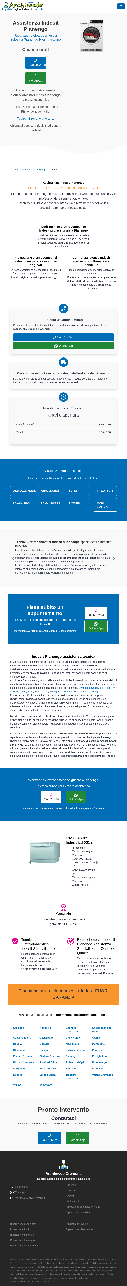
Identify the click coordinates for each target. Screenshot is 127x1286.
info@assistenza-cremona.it (29, 1198)
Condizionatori (18, 691)
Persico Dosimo (22, 1056)
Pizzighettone (100, 1056)
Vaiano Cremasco (102, 1074)
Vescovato (45, 1084)
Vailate (17, 1084)
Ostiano (44, 1050)
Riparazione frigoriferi (22, 1234)
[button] (12, 559)
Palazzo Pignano (75, 1050)
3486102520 (37, 65)
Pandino (97, 1050)
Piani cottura (41, 691)
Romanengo (99, 1062)
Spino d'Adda (47, 1074)
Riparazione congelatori (23, 1224)
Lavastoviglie (96, 688)
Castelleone (46, 1037)
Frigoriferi (110, 688)
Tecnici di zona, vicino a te (35, 118)
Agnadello (45, 1028)
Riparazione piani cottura (79, 1229)
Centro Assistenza (23, 169)
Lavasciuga (93, 691)
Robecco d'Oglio (75, 1062)
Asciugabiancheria (59, 691)
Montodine (98, 1044)
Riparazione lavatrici (77, 1224)
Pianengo (41, 169)
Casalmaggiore (22, 1037)
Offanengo (19, 1050)
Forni (30, 691)
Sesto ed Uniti (47, 1068)
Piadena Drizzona (49, 1056)
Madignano (72, 1044)
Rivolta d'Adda (48, 1062)
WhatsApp (35, 80)
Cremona (18, 1028)
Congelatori (77, 691)
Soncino (71, 1068)
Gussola (44, 1044)
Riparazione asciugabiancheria (83, 1206)
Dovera (17, 1044)
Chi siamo (71, 1190)
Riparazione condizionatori (80, 1212)
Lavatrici (83, 688)
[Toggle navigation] (121, 6)
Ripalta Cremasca (23, 1062)
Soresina (97, 1068)
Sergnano (19, 1068)
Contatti (70, 1196)
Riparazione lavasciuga (23, 1240)
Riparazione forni (19, 1229)
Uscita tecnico (73, 1201)
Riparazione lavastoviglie (24, 1245)
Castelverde (73, 1037)
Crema (96, 1037)
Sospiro (17, 1074)
